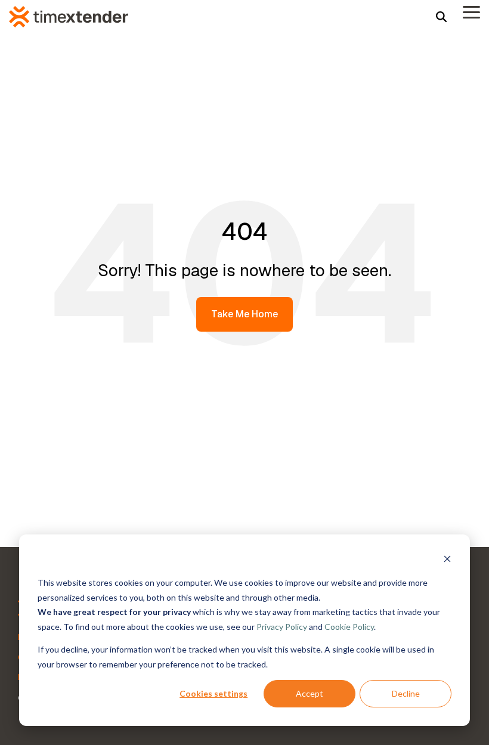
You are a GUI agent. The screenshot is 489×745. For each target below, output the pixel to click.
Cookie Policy (349, 627)
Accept (309, 693)
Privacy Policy (281, 627)
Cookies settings (213, 693)
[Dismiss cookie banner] (447, 560)
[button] (471, 11)
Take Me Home (244, 314)
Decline (406, 693)
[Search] (441, 16)
